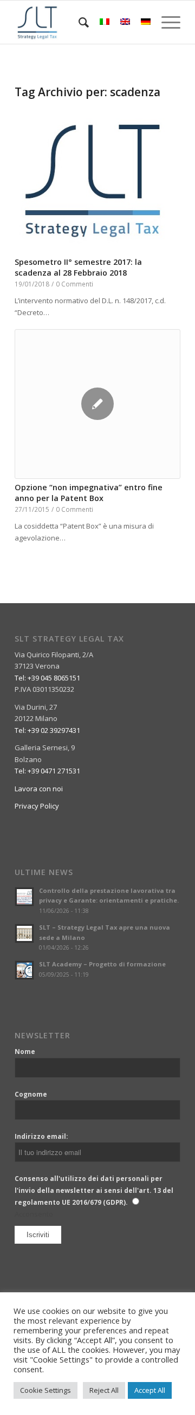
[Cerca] (78, 22)
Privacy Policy (37, 806)
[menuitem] (78, 22)
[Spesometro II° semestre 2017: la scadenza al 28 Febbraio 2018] (97, 178)
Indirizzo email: (41, 1136)
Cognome (31, 1094)
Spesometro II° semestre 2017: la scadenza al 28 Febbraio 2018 (78, 267)
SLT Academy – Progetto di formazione (102, 964)
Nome (25, 1051)
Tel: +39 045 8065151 (47, 678)
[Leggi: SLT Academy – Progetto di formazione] (24, 970)
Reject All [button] (104, 1390)
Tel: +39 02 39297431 (47, 730)
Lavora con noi (39, 788)
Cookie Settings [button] (45, 1390)
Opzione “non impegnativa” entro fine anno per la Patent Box (88, 492)
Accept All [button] (149, 1390)
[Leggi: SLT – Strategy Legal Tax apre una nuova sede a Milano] (24, 933)
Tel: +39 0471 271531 (47, 771)
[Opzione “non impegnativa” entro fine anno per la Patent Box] (97, 404)
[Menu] (165, 22)
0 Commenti (74, 283)
